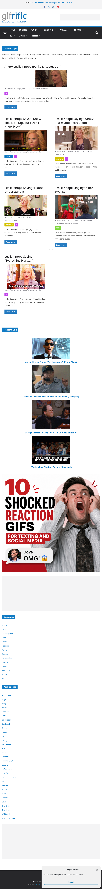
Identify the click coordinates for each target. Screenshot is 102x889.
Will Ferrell (6, 814)
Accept (71, 882)
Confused (20, 217)
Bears (4, 707)
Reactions (48, 30)
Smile (4, 793)
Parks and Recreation (40, 89)
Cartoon (5, 711)
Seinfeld (5, 785)
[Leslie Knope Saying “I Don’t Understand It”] (25, 205)
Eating (4, 740)
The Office (6, 806)
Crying (4, 728)
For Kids (23, 30)
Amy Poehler (10, 89)
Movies (22, 36)
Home (12, 30)
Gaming (5, 654)
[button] (97, 869)
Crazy (4, 642)
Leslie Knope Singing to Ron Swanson (74, 190)
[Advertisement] (80, 17)
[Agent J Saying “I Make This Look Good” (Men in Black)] (51, 348)
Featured (8, 156)
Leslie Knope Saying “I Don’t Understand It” (23, 190)
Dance (69, 220)
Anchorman (6, 695)
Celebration (6, 720)
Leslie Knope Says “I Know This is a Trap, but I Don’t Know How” (22, 122)
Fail (3, 748)
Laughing (5, 765)
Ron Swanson (75, 223)
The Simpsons (7, 810)
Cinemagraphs (8, 633)
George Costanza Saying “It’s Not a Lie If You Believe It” (51, 433)
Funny (34, 30)
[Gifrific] (5, 33)
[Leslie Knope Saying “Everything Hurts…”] (25, 276)
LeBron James (7, 769)
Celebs (35, 36)
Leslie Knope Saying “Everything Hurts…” (18, 258)
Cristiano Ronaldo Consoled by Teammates (48, 2)
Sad (3, 781)
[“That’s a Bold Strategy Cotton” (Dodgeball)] (51, 450)
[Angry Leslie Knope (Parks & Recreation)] (51, 78)
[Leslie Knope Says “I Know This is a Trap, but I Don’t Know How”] (25, 140)
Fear (4, 752)
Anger (19, 89)
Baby (4, 703)
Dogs (4, 736)
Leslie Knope (26, 89)
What (62, 154)
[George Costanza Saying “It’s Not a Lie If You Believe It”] (51, 414)
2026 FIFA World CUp (10, 818)
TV (11, 36)
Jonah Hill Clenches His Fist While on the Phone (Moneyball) (51, 396)
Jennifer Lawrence (9, 761)
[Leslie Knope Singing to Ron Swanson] (76, 207)
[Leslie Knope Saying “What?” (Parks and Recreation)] (76, 138)
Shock (57, 154)
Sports (77, 30)
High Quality (7, 658)
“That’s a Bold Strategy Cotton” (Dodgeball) (51, 467)
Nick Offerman (88, 220)
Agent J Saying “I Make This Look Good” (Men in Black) (51, 362)
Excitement (6, 744)
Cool (4, 637)
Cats (4, 716)
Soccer (4, 797)
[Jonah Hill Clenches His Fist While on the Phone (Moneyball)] (51, 379)
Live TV (5, 773)
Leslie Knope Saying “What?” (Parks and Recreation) (74, 121)
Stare (4, 802)
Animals (64, 30)
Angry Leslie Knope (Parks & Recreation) (32, 66)
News (4, 666)
